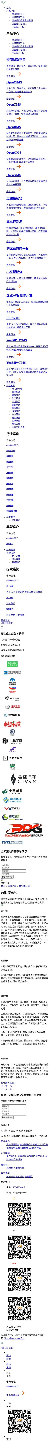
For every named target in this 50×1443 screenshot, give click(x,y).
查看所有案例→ (8, 1083)
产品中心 (10, 11)
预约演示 (5, 620)
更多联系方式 (12, 1395)
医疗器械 (16, 421)
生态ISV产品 (18, 27)
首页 (8, 8)
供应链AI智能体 (19, 24)
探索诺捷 (10, 553)
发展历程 (29, 592)
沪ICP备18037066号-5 (14, 1338)
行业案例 (10, 385)
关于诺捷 (16, 556)
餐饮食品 (16, 408)
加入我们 (10, 603)
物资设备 (16, 424)
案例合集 (12, 886)
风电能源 (16, 392)
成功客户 (16, 520)
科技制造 (16, 411)
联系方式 (10, 615)
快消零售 (16, 414)
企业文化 (19, 592)
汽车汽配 (16, 417)
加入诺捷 (16, 559)
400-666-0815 (12, 445)
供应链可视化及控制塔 (22, 20)
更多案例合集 (18, 427)
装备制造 (16, 395)
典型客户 (10, 517)
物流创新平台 (18, 14)
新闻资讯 (10, 549)
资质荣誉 (38, 592)
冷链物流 (16, 401)
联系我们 (16, 562)
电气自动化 (17, 389)
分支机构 (19, 615)
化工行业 (16, 398)
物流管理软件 (18, 17)
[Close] (2, 628)
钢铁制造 (16, 405)
